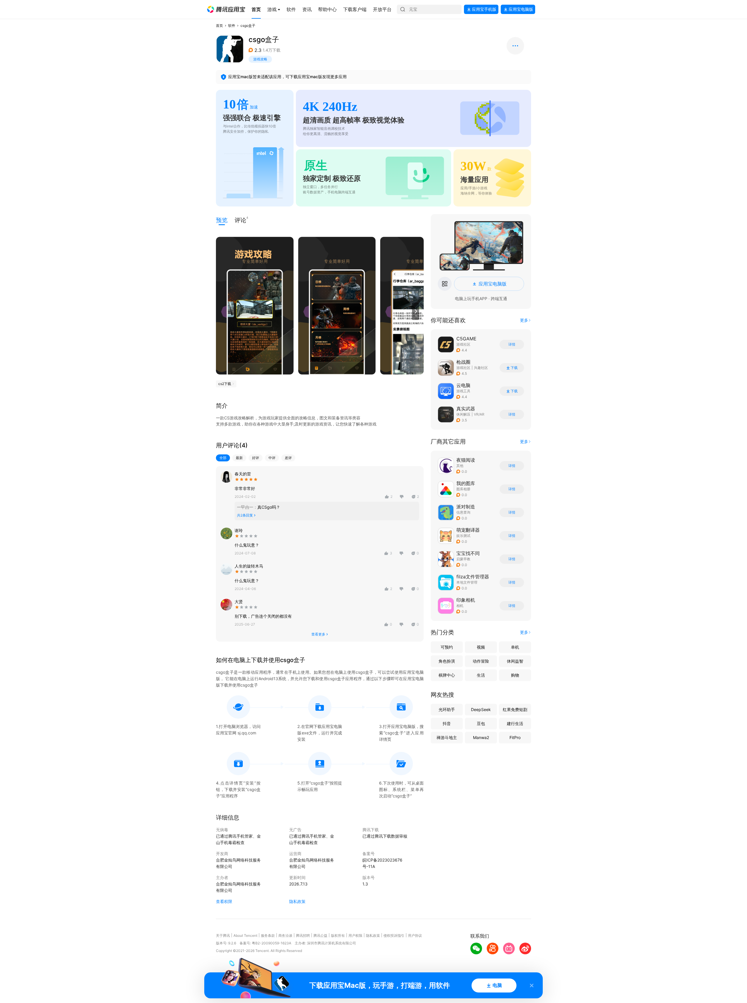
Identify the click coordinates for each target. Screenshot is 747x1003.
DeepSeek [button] (481, 709)
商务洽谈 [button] (285, 935)
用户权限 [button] (355, 935)
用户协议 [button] (415, 935)
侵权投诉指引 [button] (393, 935)
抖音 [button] (447, 723)
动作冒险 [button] (481, 661)
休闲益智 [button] (515, 661)
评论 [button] (240, 220)
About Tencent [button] (245, 935)
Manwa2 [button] (481, 737)
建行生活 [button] (515, 723)
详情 (511, 344)
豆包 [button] (481, 723)
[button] (226, 9)
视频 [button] (481, 647)
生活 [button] (481, 675)
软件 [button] (231, 25)
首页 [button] (219, 25)
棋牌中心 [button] (447, 675)
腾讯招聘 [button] (303, 935)
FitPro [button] (515, 737)
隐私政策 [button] (297, 901)
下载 (514, 368)
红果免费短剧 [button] (515, 709)
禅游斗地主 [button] (447, 737)
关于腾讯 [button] (223, 935)
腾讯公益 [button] (320, 935)
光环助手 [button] (447, 709)
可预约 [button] (447, 647)
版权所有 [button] (338, 935)
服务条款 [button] (268, 935)
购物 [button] (515, 675)
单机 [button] (515, 647)
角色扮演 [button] (447, 661)
